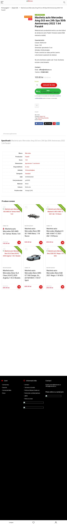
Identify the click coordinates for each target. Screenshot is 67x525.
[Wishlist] (33, 522)
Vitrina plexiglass (30, 170)
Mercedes (46, 118)
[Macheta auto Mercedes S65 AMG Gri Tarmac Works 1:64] (11, 216)
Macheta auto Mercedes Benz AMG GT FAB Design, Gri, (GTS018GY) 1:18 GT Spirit (33, 275)
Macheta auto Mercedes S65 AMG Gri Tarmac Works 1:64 (11, 231)
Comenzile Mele (6, 390)
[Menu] (2, 2)
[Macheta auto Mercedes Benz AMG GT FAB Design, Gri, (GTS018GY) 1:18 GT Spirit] (33, 258)
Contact (27, 384)
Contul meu (5, 384)
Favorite (4, 387)
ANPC (26, 396)
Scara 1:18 (49, 225)
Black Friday (41, 118)
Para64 (36, 112)
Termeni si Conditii (30, 387)
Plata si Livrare (29, 398)
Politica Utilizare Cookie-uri (32, 390)
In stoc (27, 167)
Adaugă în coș (49, 85)
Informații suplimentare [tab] (10, 133)
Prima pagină (5, 8)
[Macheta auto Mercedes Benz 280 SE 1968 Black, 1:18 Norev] (33, 216)
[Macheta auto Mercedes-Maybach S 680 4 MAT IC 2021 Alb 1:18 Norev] (55, 216)
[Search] (64, 2)
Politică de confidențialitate (32, 393)
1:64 (26, 160)
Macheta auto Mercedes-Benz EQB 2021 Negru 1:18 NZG (54, 272)
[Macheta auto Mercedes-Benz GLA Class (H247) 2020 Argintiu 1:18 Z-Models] (11, 258)
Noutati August (29, 225)
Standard (27, 173)
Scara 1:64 (15, 8)
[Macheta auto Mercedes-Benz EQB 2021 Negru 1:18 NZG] (55, 258)
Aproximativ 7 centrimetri (32, 163)
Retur (3, 393)
